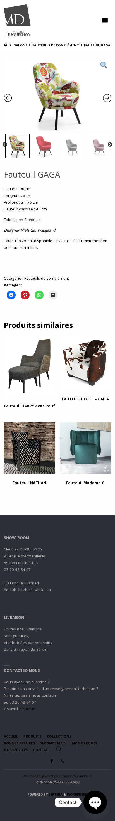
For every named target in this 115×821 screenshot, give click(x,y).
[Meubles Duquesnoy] (17, 20)
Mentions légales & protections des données (57, 776)
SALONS (20, 45)
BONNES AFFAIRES (19, 743)
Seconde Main (53, 743)
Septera (55, 794)
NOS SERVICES (16, 750)
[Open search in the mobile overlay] (59, 749)
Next (110, 145)
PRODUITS (32, 736)
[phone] (63, 761)
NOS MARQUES (84, 743)
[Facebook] (51, 761)
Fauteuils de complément (55, 45)
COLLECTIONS (59, 736)
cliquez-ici (27, 708)
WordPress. (77, 794)
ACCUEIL (11, 736)
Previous (5, 145)
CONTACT (42, 750)
